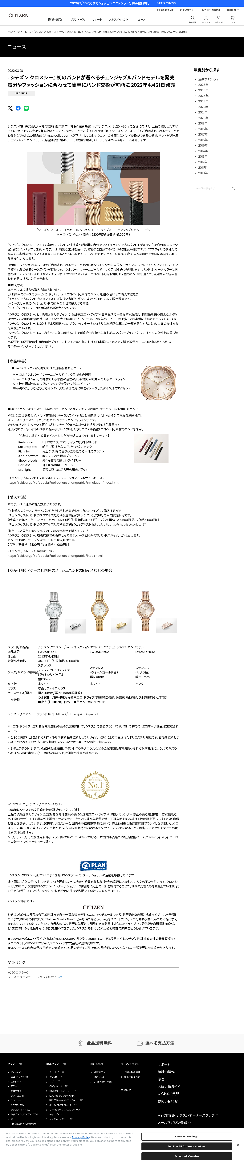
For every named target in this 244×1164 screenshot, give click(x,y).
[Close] (238, 1145)
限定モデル (99, 1077)
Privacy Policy (81, 1137)
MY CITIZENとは (211, 10)
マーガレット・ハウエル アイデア (64, 1109)
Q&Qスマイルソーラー (60, 1091)
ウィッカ (53, 1077)
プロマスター (17, 1091)
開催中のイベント (132, 1077)
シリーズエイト (18, 1095)
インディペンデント (58, 1119)
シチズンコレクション (21, 1109)
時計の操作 (166, 1072)
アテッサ (15, 1086)
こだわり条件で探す (103, 1081)
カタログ (126, 1090)
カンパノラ (54, 1072)
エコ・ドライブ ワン (20, 1077)
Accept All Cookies (186, 1156)
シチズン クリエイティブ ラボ (24, 1114)
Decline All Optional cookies (186, 1146)
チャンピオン (55, 1114)
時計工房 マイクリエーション (63, 1100)
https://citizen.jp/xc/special (77, 714)
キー (13, 1119)
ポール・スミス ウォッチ (60, 1105)
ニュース (140, 20)
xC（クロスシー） (18, 972)
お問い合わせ (168, 1101)
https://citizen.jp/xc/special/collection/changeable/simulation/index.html (63, 482)
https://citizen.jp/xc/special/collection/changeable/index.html (55, 556)
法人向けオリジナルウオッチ (63, 1095)
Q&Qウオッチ (56, 1086)
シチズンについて (165, 10)
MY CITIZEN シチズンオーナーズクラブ (186, 1115)
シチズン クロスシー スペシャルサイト (33, 977)
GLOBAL (231, 10)
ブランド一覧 (78, 20)
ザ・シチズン (16, 1072)
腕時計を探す (55, 20)
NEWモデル (99, 1072)
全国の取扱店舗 (132, 1072)
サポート (97, 20)
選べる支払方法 (159, 1043)
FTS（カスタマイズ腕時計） (23, 1123)
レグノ (52, 1081)
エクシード (16, 1081)
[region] (122, 1146)
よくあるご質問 (168, 1094)
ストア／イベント (118, 20)
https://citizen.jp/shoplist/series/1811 (119, 524)
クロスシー (16, 1100)
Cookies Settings (186, 1136)
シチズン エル (17, 1105)
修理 (161, 1079)
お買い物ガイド (188, 10)
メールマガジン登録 (172, 1122)
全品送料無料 (99, 1043)
